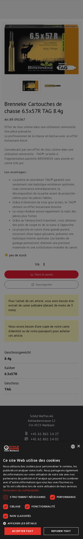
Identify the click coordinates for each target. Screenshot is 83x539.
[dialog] (41, 490)
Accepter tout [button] (22, 531)
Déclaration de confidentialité (21, 490)
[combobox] (73, 447)
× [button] (78, 446)
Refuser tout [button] (61, 531)
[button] (41, 523)
